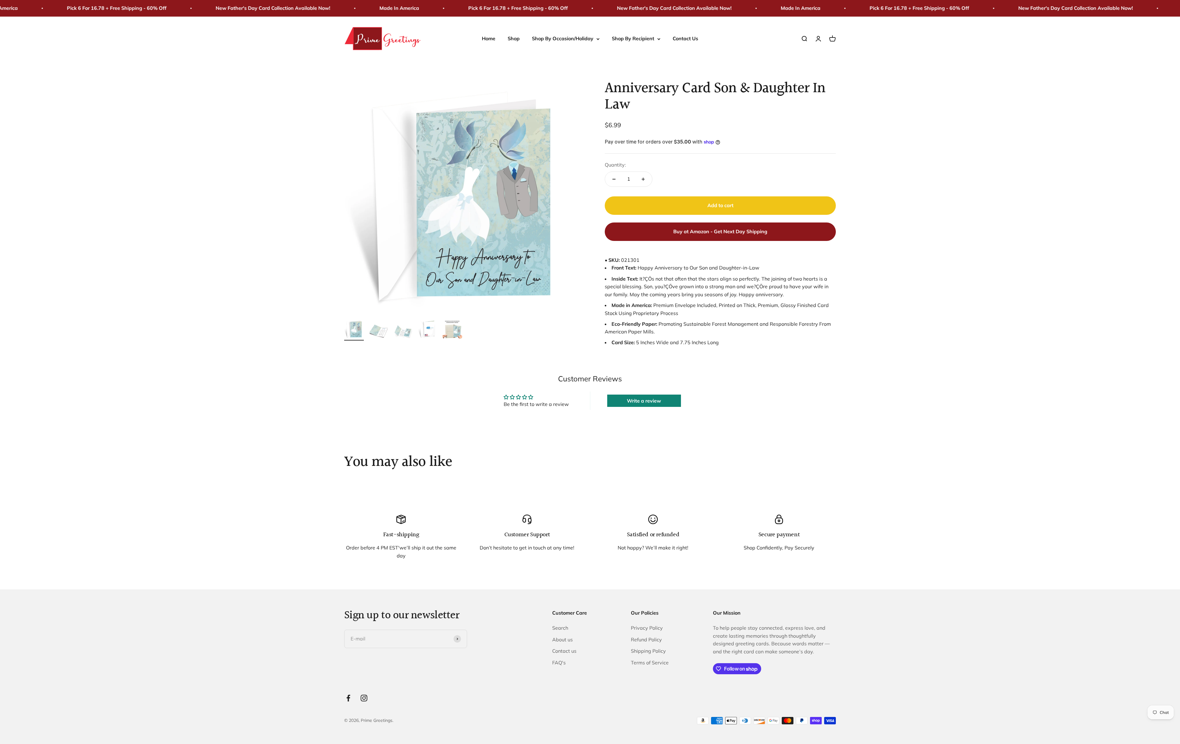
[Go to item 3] (403, 332)
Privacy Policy (647, 628)
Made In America (360, 8)
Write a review (644, 401)
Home (488, 38)
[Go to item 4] (428, 330)
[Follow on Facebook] (348, 698)
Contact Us (685, 38)
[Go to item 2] (378, 332)
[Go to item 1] (354, 330)
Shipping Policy (648, 651)
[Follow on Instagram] (364, 698)
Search (560, 628)
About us (562, 639)
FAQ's (559, 662)
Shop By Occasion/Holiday (562, 38)
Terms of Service (650, 662)
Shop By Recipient (633, 38)
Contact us (564, 651)
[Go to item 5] (452, 330)
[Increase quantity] (643, 179)
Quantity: (615, 165)
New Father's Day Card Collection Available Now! (234, 8)
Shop (514, 38)
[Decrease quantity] (614, 179)
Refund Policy (646, 639)
